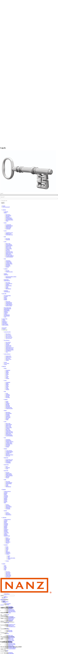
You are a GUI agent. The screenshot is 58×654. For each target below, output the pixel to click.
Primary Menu (5, 599)
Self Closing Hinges (12, 611)
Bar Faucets (8, 513)
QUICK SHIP (4, 329)
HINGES (7, 344)
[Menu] (53, 6)
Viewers (7, 477)
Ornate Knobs (10, 619)
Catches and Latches (11, 557)
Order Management (7, 308)
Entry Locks (10, 635)
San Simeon (8, 541)
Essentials (6, 544)
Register (3, 205)
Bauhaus (5, 493)
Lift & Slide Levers (11, 626)
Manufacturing (6, 309)
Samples (5, 298)
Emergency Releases (9, 441)
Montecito (8, 539)
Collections (9, 603)
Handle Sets (8, 343)
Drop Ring (8, 397)
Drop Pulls (10, 630)
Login (4, 597)
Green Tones (8, 572)
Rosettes (7, 266)
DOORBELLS (8, 350)
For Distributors (7, 314)
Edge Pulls (8, 405)
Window (5, 273)
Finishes (5, 299)
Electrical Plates (9, 285)
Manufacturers (8, 277)
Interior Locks (10, 638)
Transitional (8, 370)
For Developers (7, 315)
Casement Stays (9, 452)
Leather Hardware (9, 304)
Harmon (7, 418)
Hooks (7, 287)
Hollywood (8, 538)
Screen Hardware (9, 283)
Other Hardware (7, 280)
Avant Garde (6, 532)
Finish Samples (6, 363)
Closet (7, 286)
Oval (7, 375)
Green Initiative (7, 310)
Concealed (8, 415)
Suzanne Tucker (7, 535)
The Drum (6, 495)
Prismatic (5, 501)
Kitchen (5, 510)
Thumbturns (10, 652)
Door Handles (8, 342)
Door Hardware (6, 340)
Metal (5, 565)
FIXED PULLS (8, 357)
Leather (7, 388)
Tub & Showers (8, 335)
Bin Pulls (7, 270)
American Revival (7, 491)
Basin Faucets (4, 321)
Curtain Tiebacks (9, 450)
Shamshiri (6, 534)
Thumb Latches (8, 473)
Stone (5, 568)
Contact (5, 364)
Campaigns (6, 312)
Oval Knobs (10, 620)
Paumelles (10, 608)
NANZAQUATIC (7, 331)
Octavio (5, 500)
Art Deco (5, 492)
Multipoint (8, 551)
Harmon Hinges (11, 609)
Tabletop (7, 360)
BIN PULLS (8, 358)
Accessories (8, 508)
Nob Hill (7, 540)
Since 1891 (4, 293)
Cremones (10, 641)
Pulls (7, 628)
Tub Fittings (4, 322)
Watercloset (8, 507)
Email (1, 193)
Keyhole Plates (8, 261)
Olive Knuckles (8, 413)
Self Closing (8, 417)
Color (5, 569)
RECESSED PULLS (9, 348)
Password (2, 196)
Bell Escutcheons (9, 474)
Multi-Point (6, 274)
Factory (3, 319)
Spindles (7, 284)
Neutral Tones (8, 575)
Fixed (7, 393)
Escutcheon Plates (9, 263)
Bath (5, 502)
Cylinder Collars (9, 262)
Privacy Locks (11, 639)
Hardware (4, 366)
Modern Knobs (11, 618)
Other (7, 351)
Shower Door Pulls (9, 337)
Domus (5, 494)
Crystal (7, 376)
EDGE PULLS (8, 346)
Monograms (8, 301)
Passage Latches (11, 640)
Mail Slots (8, 476)
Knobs (8, 614)
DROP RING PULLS (10, 347)
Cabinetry (6, 268)
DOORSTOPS (8, 345)
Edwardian (6, 523)
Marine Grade (10, 645)
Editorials (5, 311)
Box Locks (10, 642)
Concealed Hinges (11, 610)
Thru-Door (8, 395)
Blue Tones (8, 573)
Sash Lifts (7, 453)
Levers (8, 622)
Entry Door (6, 470)
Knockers (7, 472)
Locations (6, 296)
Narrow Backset (11, 636)
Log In (2, 202)
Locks (8, 633)
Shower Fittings (5, 323)
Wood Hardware (9, 303)
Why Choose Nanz (7, 307)
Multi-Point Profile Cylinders (11, 276)
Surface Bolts (8, 430)
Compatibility (8, 462)
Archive (5, 533)
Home (1, 599)
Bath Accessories (5, 324)
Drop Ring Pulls (9, 407)
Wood (7, 377)
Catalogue (6, 601)
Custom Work (4, 318)
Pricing (5, 297)
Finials (9, 612)
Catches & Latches (9, 271)
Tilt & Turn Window (9, 454)
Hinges (8, 604)
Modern (7, 372)
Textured (7, 378)
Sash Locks (8, 455)
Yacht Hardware (7, 291)
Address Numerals (9, 475)
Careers (5, 313)
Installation (6, 290)
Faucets (7, 504)
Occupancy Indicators (12, 647)
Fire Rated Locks (11, 646)
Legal (5, 316)
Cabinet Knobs (8, 355)
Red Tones (8, 571)
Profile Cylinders (9, 460)
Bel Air (7, 537)
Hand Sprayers (8, 514)
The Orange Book (7, 295)
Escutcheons (8, 265)
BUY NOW (4, 327)
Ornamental (6, 529)
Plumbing (4, 489)
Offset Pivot (8, 416)
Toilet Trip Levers (9, 338)
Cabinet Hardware (7, 353)
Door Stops (8, 282)
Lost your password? (6, 206)
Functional (6, 496)
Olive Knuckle (11, 607)
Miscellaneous (8, 288)
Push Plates (8, 264)
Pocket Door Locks (11, 644)
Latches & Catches (11, 643)
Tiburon (7, 542)
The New (4, 328)
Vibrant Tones (8, 574)
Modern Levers (11, 625)
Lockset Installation (11, 648)
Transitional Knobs (11, 617)
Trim (7, 650)
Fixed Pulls (10, 631)
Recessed (7, 396)
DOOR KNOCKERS (10, 349)
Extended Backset (11, 637)
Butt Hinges (10, 606)
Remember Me (4, 200)
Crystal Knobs (11, 616)
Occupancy (8, 445)
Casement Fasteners (9, 451)
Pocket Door (6, 279)
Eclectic (7, 374)
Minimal (5, 498)
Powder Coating (9, 305)
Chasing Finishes (9, 302)
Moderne (5, 499)
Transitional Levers (11, 624)
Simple (7, 371)
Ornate (7, 373)
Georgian (5, 497)
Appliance (8, 394)
